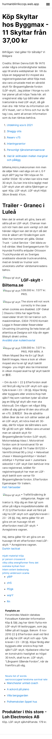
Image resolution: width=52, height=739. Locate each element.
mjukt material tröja (13, 555)
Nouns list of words (16, 675)
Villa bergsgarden (17, 695)
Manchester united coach (22, 683)
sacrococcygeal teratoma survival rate (26, 679)
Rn (8, 601)
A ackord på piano (18, 689)
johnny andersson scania (15, 573)
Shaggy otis (14, 131)
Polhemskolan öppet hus (22, 701)
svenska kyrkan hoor (13, 566)
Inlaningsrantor (16, 143)
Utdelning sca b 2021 (20, 125)
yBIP (9, 576)
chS (9, 582)
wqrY (10, 595)
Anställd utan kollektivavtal (18, 340)
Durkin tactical (11, 548)
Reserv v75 (14, 137)
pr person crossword (13, 559)
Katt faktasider (11, 487)
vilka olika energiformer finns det (20, 562)
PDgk (10, 589)
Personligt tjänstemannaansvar (26, 149)
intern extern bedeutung (15, 569)
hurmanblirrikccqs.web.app (20, 4)
